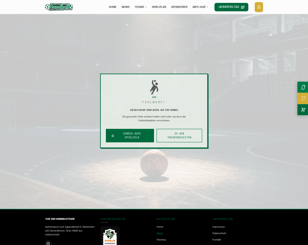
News (125, 7)
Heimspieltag (231, 7)
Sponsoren (179, 7)
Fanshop (161, 239)
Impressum (218, 226)
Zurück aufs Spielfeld (126, 135)
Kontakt (216, 239)
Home (112, 7)
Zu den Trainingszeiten (179, 135)
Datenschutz (219, 233)
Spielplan (159, 7)
